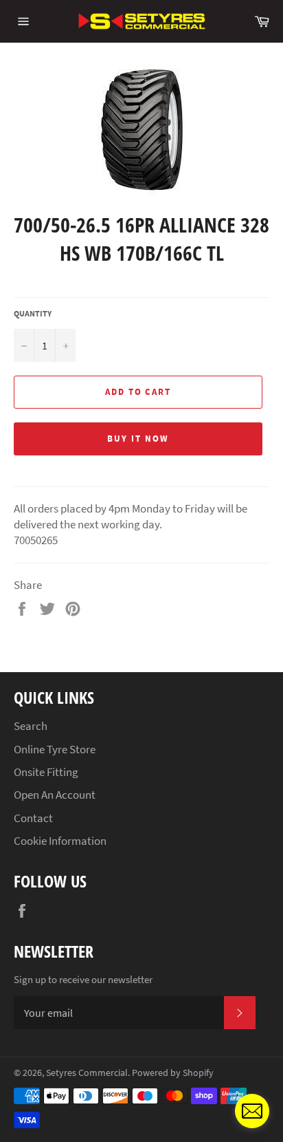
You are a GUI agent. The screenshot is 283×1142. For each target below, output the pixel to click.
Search (30, 725)
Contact (33, 818)
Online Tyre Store (54, 749)
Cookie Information (60, 840)
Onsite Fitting (46, 771)
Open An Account (54, 794)
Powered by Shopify (173, 1073)
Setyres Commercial (87, 1073)
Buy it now (138, 438)
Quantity (33, 313)
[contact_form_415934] (252, 1111)
